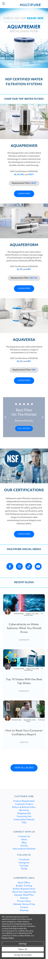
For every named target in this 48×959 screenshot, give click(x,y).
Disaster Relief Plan (24, 895)
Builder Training (24, 886)
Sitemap (24, 910)
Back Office (24, 883)
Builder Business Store (24, 889)
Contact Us (24, 837)
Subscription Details (24, 820)
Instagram (24, 863)
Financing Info (24, 817)
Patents (24, 898)
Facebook (24, 860)
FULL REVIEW (24, 429)
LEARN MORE (24, 194)
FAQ (24, 823)
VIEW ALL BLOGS (24, 768)
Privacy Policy (24, 901)
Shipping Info (24, 813)
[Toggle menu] (3, 3)
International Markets (24, 849)
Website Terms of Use (24, 904)
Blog (24, 843)
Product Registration (24, 801)
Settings (23, 943)
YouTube (24, 866)
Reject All (22, 949)
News (24, 840)
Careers (24, 907)
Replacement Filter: (24, 183)
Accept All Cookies (23, 954)
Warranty (24, 810)
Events (24, 846)
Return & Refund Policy (24, 807)
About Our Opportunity (24, 892)
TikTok (24, 869)
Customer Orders (24, 804)
